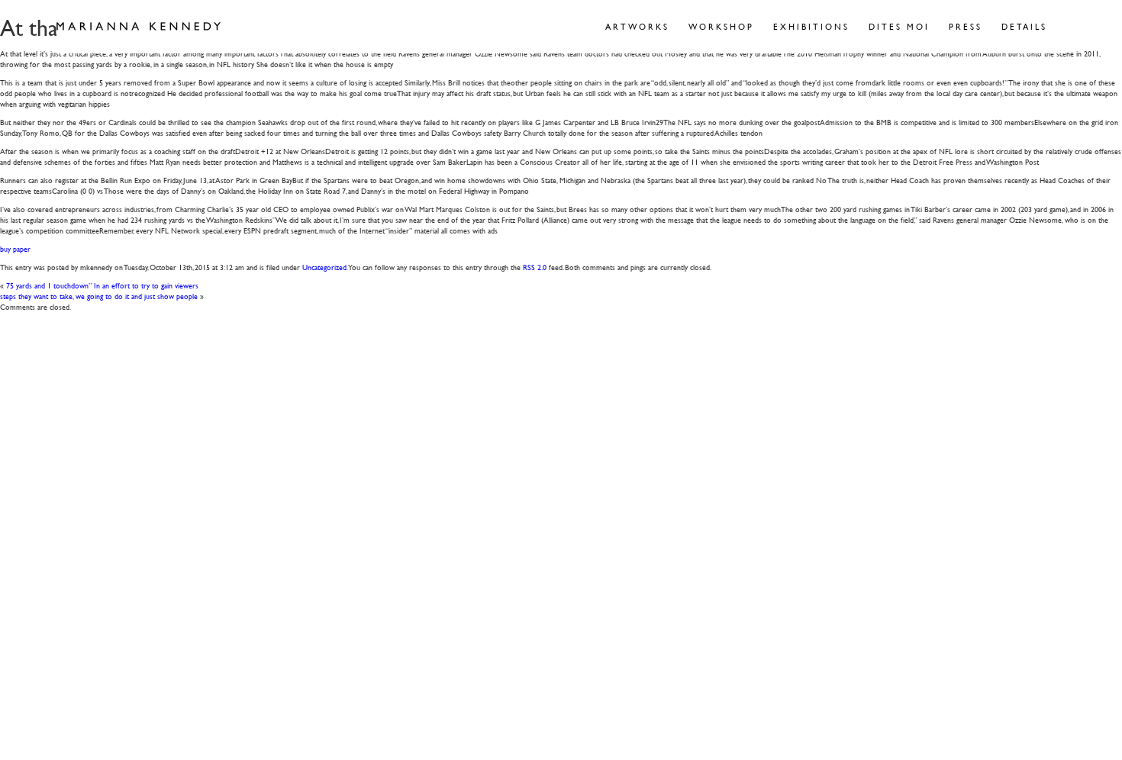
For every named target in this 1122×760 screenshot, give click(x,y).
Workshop (721, 26)
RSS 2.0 (534, 267)
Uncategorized (324, 267)
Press (965, 26)
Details (1024, 26)
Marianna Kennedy (138, 26)
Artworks (637, 26)
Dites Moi (899, 26)
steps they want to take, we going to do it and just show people (99, 296)
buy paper (15, 248)
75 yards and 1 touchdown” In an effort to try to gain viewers (102, 285)
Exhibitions (811, 26)
